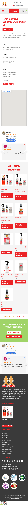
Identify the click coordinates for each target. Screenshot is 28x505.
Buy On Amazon (5, 195)
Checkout (4, 442)
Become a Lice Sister (7, 451)
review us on (10, 140)
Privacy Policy (8, 497)
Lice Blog (4, 433)
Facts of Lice (5, 435)
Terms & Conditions (18, 497)
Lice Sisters (9, 132)
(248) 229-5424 (8, 465)
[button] (3, 11)
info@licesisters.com (11, 466)
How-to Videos (6, 437)
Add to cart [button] (6, 252)
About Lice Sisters (6, 453)
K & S (9, 145)
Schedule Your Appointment (9, 446)
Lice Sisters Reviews (7, 449)
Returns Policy (5, 444)
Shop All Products (6, 440)
